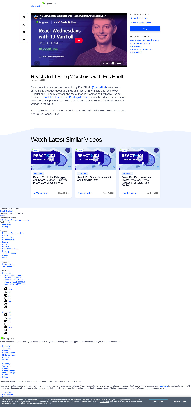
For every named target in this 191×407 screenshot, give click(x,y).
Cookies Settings (179, 402)
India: (13, 280)
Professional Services (10, 249)
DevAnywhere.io (78, 97)
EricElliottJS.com (53, 97)
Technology (6, 348)
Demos (5, 235)
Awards (5, 350)
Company (6, 346)
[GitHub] (5, 305)
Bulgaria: (14, 282)
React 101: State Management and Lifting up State (94, 178)
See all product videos (141, 23)
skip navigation (36, 6)
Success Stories (8, 264)
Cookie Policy (104, 402)
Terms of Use (7, 392)
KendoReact (139, 18)
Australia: (15, 284)
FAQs (4, 257)
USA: (13, 275)
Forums (5, 242)
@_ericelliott (99, 87)
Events (5, 255)
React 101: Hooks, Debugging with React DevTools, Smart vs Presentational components (50, 180)
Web (36, 150)
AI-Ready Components (20, 220)
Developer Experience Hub (13, 233)
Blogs (4, 244)
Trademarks (163, 386)
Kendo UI (3, 215)
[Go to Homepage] (50, 6)
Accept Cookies (158, 402)
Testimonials (7, 266)
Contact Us (6, 273)
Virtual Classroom (9, 253)
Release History (8, 240)
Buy (145, 29)
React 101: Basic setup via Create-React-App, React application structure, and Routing (136, 181)
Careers (5, 357)
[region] (95, 402)
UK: (13, 277)
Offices (5, 359)
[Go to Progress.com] (7, 339)
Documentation (8, 238)
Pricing (5, 227)
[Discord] (5, 308)
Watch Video (42, 193)
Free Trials (6, 224)
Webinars (6, 246)
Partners (5, 251)
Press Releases (8, 353)
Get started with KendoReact (144, 40)
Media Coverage (8, 355)
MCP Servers (5, 220)
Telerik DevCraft (6, 211)
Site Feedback (8, 395)
